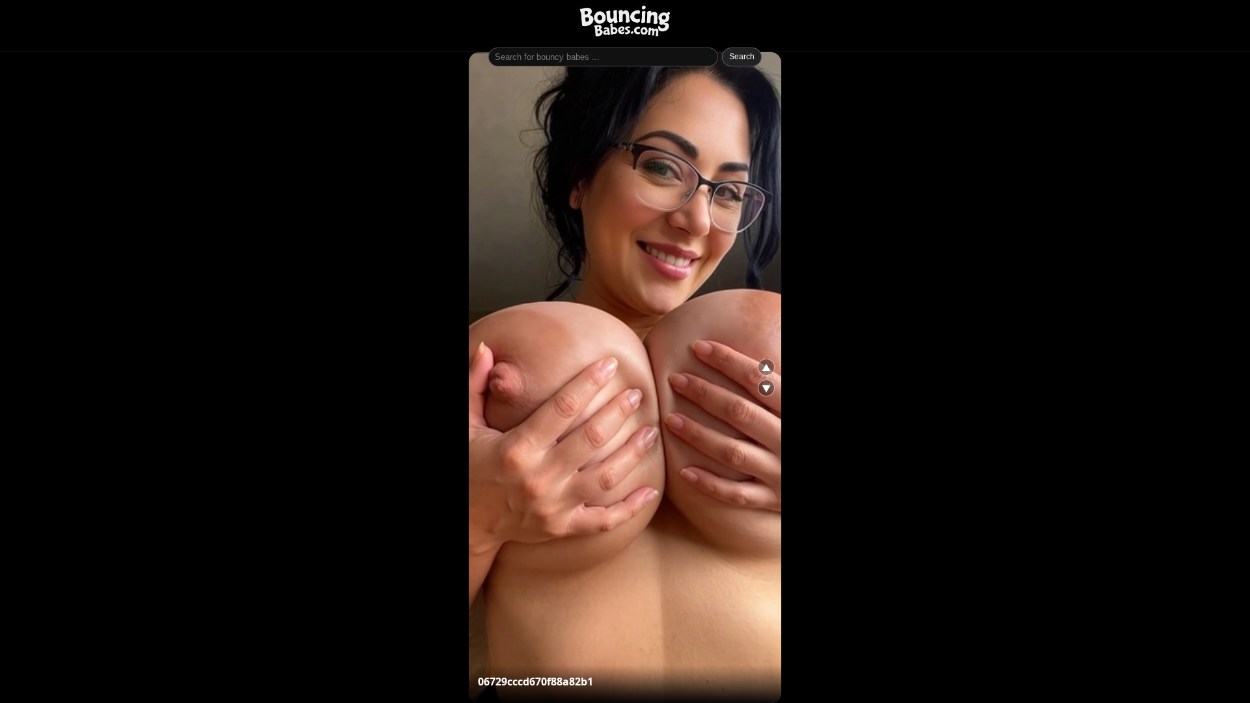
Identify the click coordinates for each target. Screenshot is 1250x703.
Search (742, 56)
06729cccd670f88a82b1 (535, 681)
